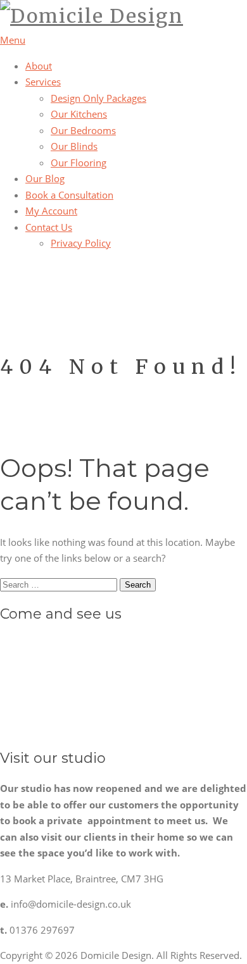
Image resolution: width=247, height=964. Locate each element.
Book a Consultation (69, 194)
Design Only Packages (98, 98)
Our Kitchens (79, 114)
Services (43, 81)
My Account (51, 210)
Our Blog (45, 178)
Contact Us (48, 227)
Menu (12, 40)
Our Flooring (78, 162)
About (38, 65)
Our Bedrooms (83, 130)
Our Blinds (74, 146)
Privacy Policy (81, 243)
